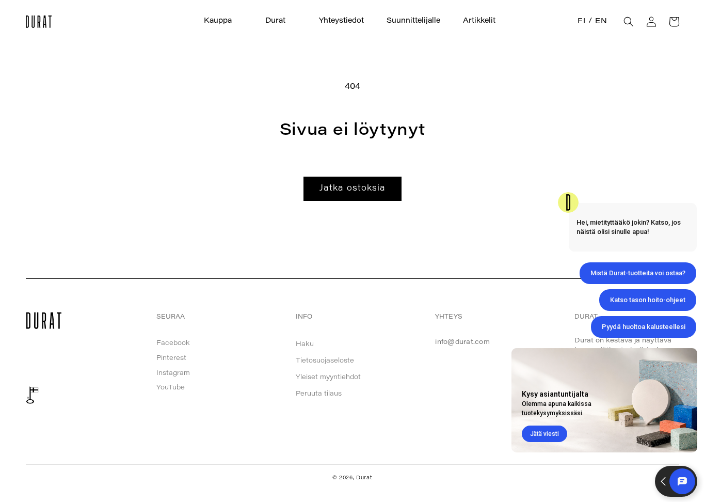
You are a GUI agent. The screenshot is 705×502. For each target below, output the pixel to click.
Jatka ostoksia (352, 188)
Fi (581, 21)
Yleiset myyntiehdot (328, 377)
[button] (223, 21)
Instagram (173, 373)
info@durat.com (462, 342)
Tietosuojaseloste (325, 360)
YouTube (170, 387)
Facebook (173, 343)
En (601, 21)
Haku (305, 344)
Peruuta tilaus (319, 393)
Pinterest (171, 358)
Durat (364, 478)
